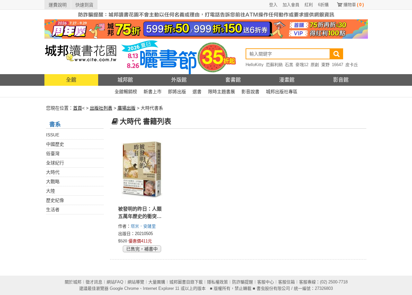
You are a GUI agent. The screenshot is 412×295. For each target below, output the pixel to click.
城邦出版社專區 (281, 91)
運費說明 (58, 4)
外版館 (179, 80)
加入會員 (291, 4)
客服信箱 (286, 282)
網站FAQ (115, 282)
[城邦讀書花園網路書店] (80, 56)
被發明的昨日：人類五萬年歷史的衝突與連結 (140, 216)
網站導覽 (135, 282)
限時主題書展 (221, 91)
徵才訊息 (94, 282)
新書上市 (153, 91)
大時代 (53, 172)
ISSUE (52, 134)
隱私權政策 (217, 282)
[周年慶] (206, 28)
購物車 (353, 4)
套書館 (233, 80)
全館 (71, 80)
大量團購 (156, 282)
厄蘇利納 (274, 65)
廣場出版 (126, 108)
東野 (325, 65)
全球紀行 (55, 162)
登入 (273, 4)
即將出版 (177, 91)
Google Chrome (124, 288)
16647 (337, 65)
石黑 (289, 65)
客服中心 (265, 282)
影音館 (341, 80)
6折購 (323, 4)
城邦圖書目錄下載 (186, 282)
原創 (315, 65)
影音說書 (250, 91)
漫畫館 (287, 80)
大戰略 (53, 181)
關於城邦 (73, 282)
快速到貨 (84, 4)
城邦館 (125, 80)
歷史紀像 (55, 200)
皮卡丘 (351, 65)
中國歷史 (55, 144)
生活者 (53, 209)
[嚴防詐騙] (206, 14)
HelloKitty (255, 65)
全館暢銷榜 (126, 91)
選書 (196, 91)
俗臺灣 (53, 153)
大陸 (50, 190)
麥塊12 (301, 65)
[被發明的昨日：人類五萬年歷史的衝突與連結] (142, 169)
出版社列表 (101, 108)
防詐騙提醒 (242, 282)
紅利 (308, 4)
